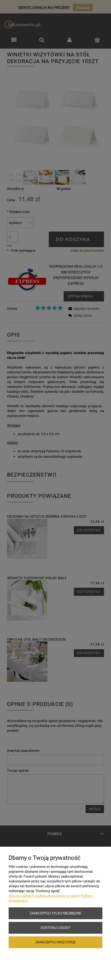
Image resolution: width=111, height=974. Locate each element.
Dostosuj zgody (55, 927)
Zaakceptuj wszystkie (56, 942)
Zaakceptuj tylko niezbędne (55, 913)
